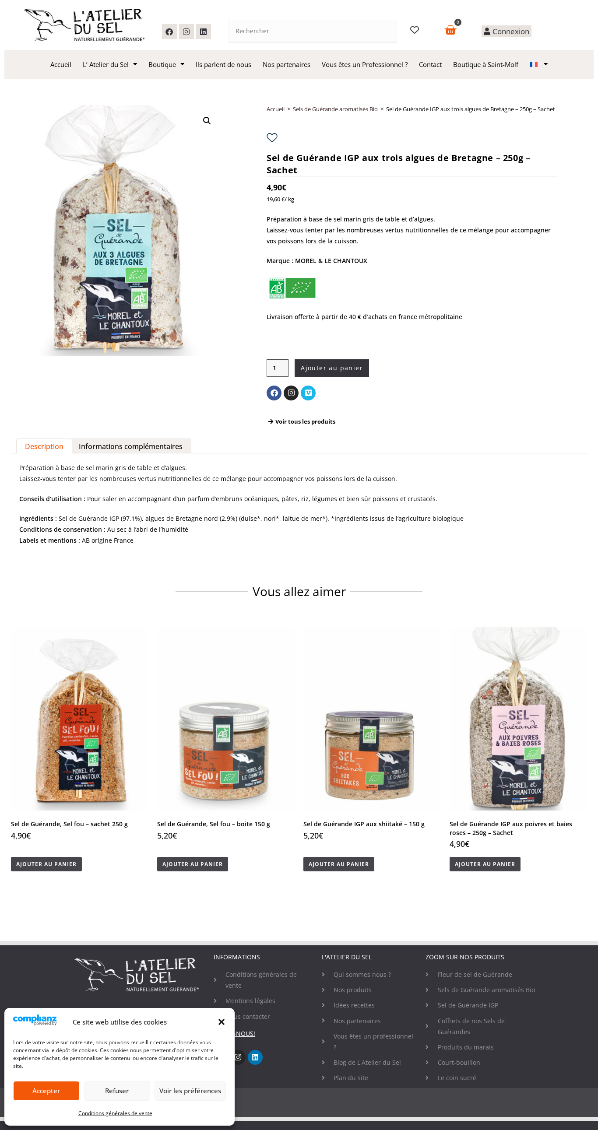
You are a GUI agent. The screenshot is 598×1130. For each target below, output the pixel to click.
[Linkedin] (203, 31)
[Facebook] (169, 31)
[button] (221, 1022)
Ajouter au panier (332, 368)
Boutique (162, 64)
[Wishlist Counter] (415, 29)
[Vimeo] (308, 393)
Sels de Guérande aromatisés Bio (335, 109)
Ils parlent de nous (223, 64)
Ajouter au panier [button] (46, 864)
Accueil (60, 64)
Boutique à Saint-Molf (485, 64)
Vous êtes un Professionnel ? (365, 64)
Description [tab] (44, 446)
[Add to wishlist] (272, 137)
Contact (430, 64)
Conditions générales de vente (115, 1113)
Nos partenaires (286, 64)
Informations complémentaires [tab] (131, 446)
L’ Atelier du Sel (106, 64)
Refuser (117, 1090)
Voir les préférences (190, 1090)
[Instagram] (186, 31)
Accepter (46, 1090)
